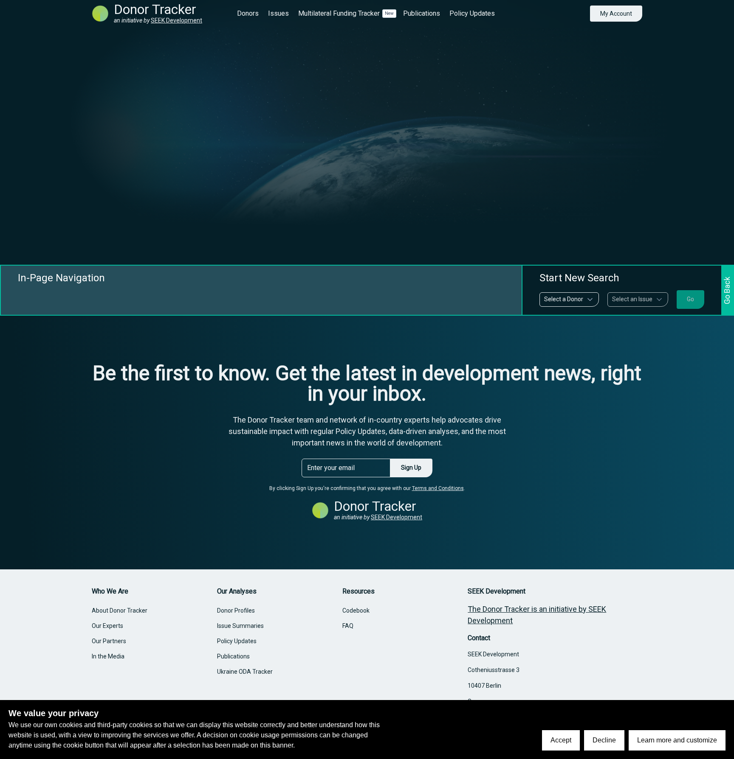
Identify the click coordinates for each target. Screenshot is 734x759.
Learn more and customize (677, 740)
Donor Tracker (155, 9)
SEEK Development (176, 20)
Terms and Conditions (438, 488)
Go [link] (690, 299)
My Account (616, 13)
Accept (560, 740)
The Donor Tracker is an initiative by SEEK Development (537, 615)
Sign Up (411, 467)
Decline (604, 740)
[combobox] (569, 299)
